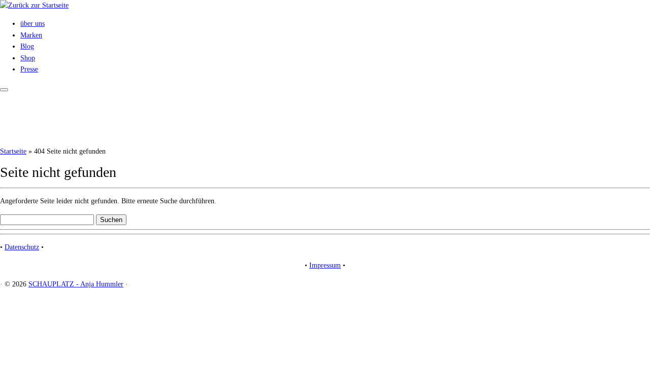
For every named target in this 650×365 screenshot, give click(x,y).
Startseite (13, 151)
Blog (27, 46)
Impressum (325, 265)
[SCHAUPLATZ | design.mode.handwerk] (34, 5)
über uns (32, 23)
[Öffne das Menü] (4, 89)
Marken (31, 35)
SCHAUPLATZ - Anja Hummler (75, 284)
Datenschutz (22, 247)
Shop (27, 58)
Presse (29, 69)
